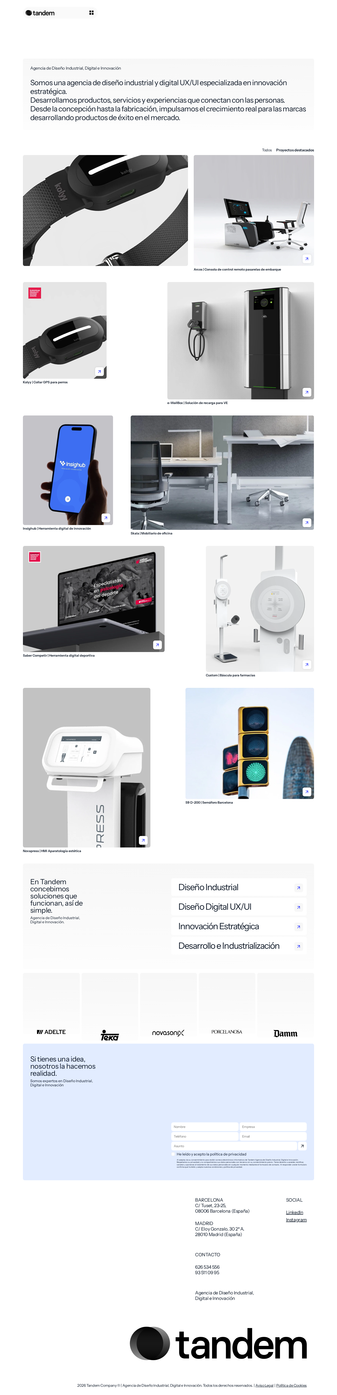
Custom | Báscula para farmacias (230, 675)
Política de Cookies (291, 1385)
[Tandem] (39, 13)
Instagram (296, 1220)
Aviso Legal (264, 1385)
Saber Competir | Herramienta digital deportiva (59, 655)
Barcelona (209, 1200)
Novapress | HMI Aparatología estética (52, 851)
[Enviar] (302, 1146)
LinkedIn (294, 1212)
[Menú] (87, 13)
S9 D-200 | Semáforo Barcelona (209, 802)
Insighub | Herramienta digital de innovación (57, 528)
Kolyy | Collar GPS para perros (45, 382)
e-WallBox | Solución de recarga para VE (197, 403)
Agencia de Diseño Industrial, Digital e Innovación (224, 1295)
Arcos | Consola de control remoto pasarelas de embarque (237, 269)
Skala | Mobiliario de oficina (151, 533)
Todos (267, 150)
